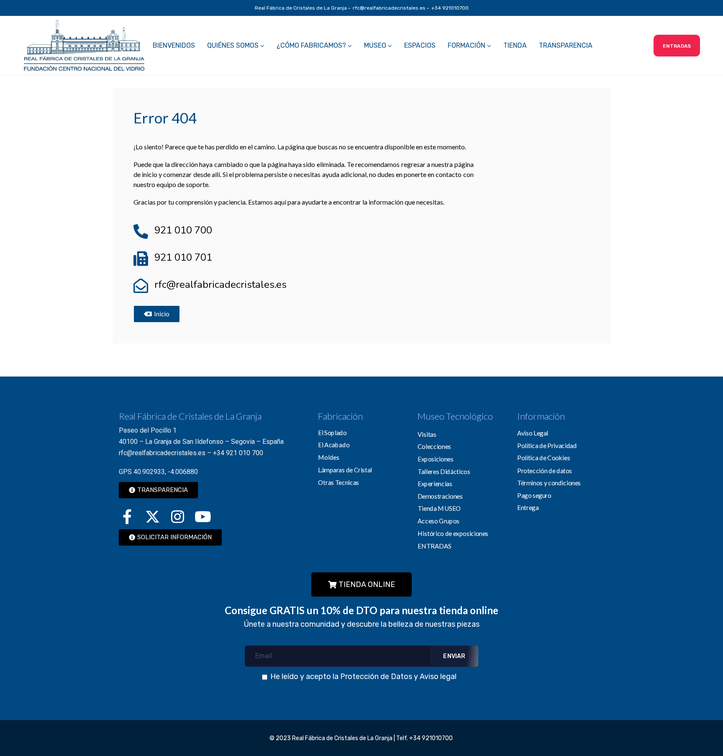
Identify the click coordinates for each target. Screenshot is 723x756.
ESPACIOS (420, 45)
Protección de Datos (376, 676)
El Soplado (332, 432)
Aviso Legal (532, 433)
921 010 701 (183, 257)
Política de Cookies (543, 457)
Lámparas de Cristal (345, 469)
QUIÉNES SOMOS (233, 45)
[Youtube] (202, 516)
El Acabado (333, 444)
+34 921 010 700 (238, 453)
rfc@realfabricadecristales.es (220, 284)
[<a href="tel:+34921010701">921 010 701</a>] (140, 258)
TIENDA (515, 45)
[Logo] (84, 45)
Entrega (527, 507)
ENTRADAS (434, 545)
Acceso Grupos (438, 521)
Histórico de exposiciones (453, 533)
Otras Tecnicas (338, 482)
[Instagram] (177, 516)
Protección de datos (544, 470)
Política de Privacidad (547, 445)
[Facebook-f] (127, 516)
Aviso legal (438, 676)
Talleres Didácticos (444, 471)
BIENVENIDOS (174, 45)
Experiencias (435, 483)
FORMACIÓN (466, 45)
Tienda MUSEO (439, 508)
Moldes (328, 457)
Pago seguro (534, 495)
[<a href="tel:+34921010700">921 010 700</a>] (140, 231)
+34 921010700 (431, 738)
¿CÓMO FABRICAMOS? (311, 45)
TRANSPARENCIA (565, 45)
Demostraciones (440, 496)
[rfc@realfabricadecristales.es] (140, 285)
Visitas (427, 434)
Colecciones (434, 446)
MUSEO (375, 45)
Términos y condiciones (549, 483)
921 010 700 (183, 230)
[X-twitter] (152, 516)
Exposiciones (436, 459)
